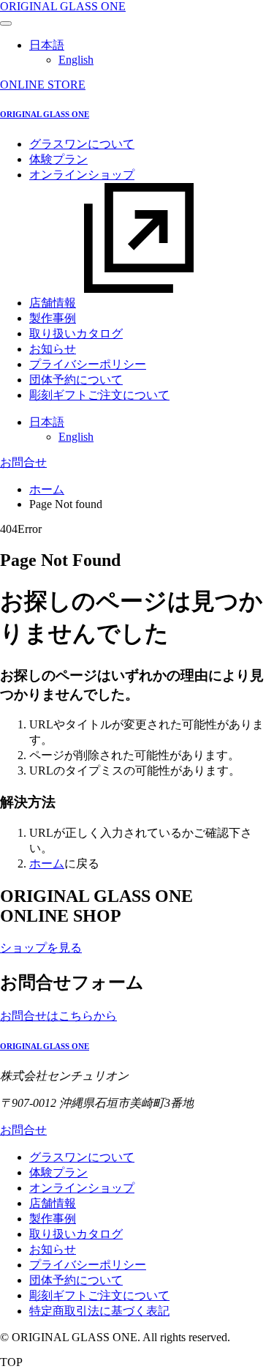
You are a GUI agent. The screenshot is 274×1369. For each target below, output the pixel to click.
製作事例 (52, 318)
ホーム (46, 489)
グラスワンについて (81, 144)
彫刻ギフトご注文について (99, 395)
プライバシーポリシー (87, 364)
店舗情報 (52, 302)
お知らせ (52, 349)
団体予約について (76, 379)
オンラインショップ (81, 1188)
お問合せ (23, 462)
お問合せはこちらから (58, 1016)
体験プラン (58, 159)
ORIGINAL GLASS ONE (63, 6)
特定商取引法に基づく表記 (99, 1311)
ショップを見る (41, 947)
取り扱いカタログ (76, 333)
